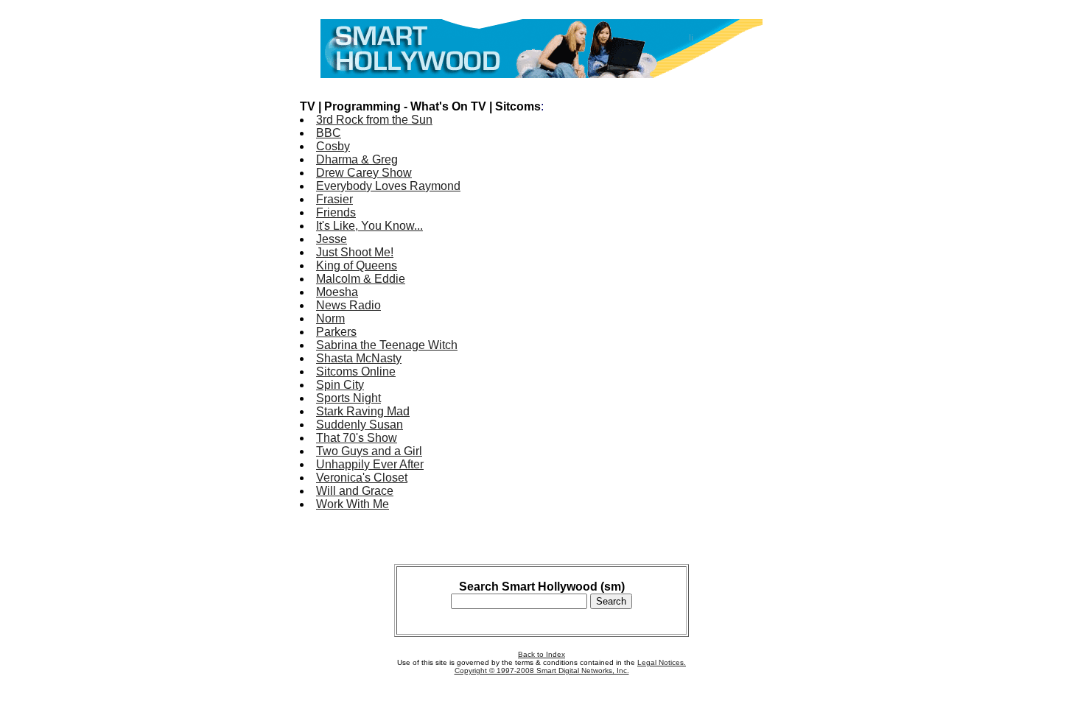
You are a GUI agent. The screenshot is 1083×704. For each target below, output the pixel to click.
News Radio (348, 305)
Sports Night (348, 398)
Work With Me (352, 504)
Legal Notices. (661, 662)
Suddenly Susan (359, 424)
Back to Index (541, 654)
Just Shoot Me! (354, 252)
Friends (336, 212)
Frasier (334, 199)
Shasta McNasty (359, 358)
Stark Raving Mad (363, 411)
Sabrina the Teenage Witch (387, 345)
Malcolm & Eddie (360, 278)
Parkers (336, 331)
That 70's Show (356, 438)
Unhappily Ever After (370, 464)
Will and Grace (354, 491)
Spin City (340, 385)
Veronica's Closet (361, 477)
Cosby (333, 146)
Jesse (331, 239)
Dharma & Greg (357, 159)
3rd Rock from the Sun (374, 119)
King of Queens (356, 265)
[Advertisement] (724, 308)
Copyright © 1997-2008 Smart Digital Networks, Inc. (542, 670)
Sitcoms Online (356, 371)
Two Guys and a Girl (369, 451)
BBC (328, 133)
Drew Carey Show (364, 172)
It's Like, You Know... (369, 225)
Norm (330, 318)
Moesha (337, 292)
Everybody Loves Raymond (388, 186)
